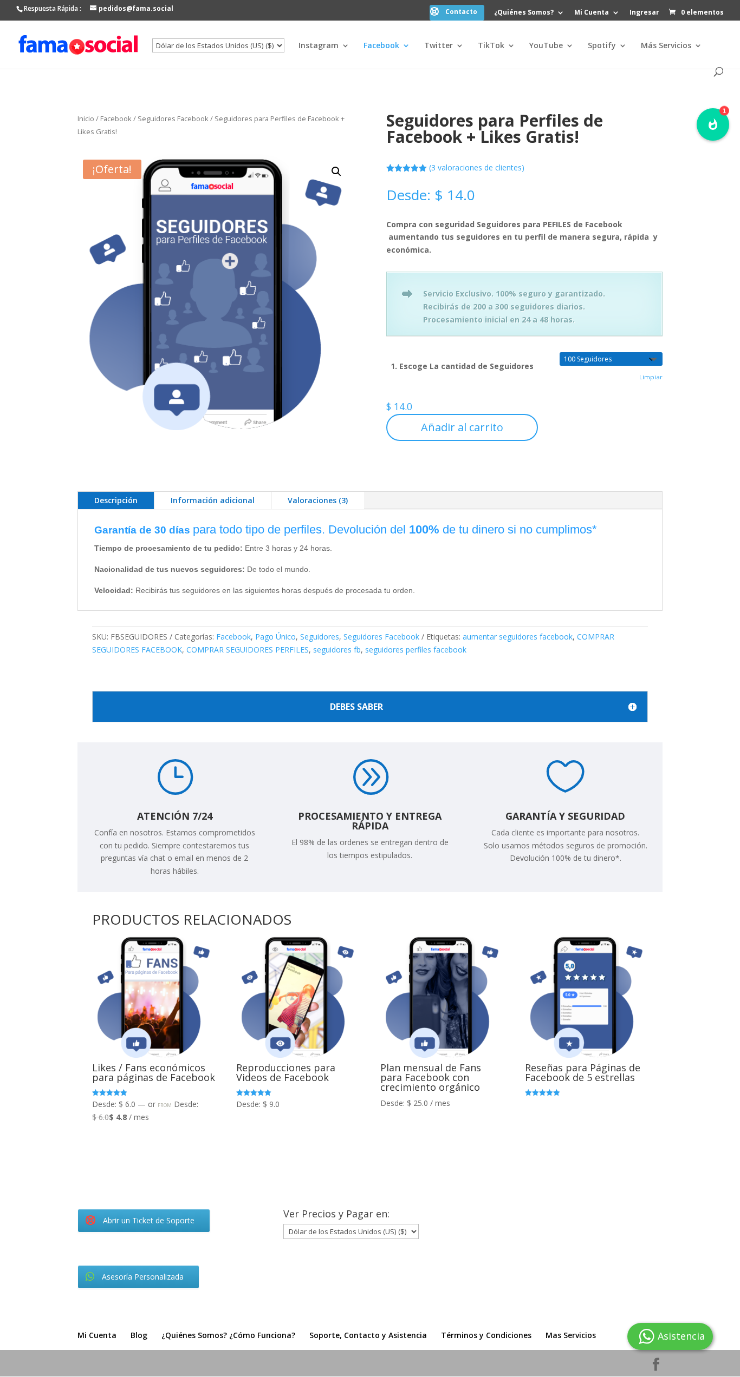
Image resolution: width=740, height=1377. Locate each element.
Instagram (318, 46)
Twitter (438, 46)
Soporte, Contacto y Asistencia (368, 1335)
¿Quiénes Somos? (524, 13)
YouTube (546, 46)
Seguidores (319, 636)
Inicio (85, 118)
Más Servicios (666, 46)
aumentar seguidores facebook (518, 636)
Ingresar (644, 13)
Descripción (116, 500)
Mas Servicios (571, 1335)
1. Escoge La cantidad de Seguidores (462, 366)
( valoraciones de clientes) (476, 167)
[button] (336, 171)
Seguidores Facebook (173, 118)
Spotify (602, 46)
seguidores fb (337, 649)
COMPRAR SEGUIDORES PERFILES (247, 649)
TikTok (491, 46)
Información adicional (213, 500)
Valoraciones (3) (318, 500)
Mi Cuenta (591, 13)
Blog (139, 1335)
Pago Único (275, 636)
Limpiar (651, 377)
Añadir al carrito (462, 427)
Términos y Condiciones (486, 1335)
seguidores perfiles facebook (415, 649)
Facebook (381, 46)
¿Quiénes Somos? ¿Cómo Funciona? (228, 1335)
